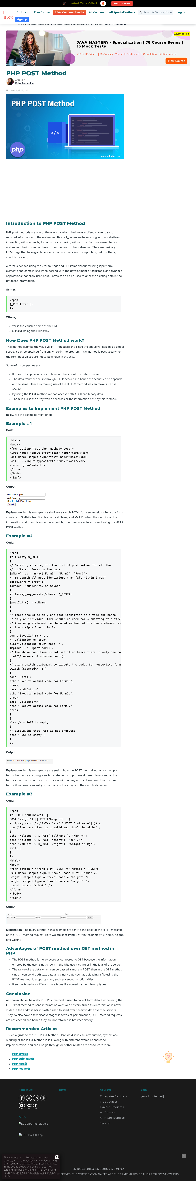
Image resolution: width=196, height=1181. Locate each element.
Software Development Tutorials (69, 24)
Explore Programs (112, 1107)
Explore (21, 12)
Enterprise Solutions (113, 1096)
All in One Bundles (112, 1117)
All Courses (97, 12)
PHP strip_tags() (23, 1058)
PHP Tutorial (94, 24)
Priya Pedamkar (24, 83)
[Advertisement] (160, 116)
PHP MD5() (19, 1063)
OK (57, 1157)
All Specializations (122, 12)
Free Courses (42, 12)
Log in (181, 12)
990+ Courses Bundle (69, 12)
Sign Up (22, 19)
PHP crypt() (20, 1053)
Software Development (38, 24)
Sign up (105, 1123)
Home (21, 24)
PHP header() (21, 1068)
